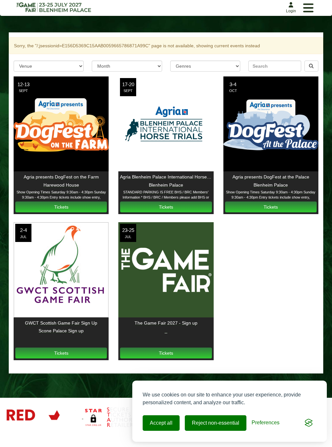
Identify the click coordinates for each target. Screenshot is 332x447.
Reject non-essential (215, 423)
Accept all (161, 423)
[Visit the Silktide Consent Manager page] (308, 423)
